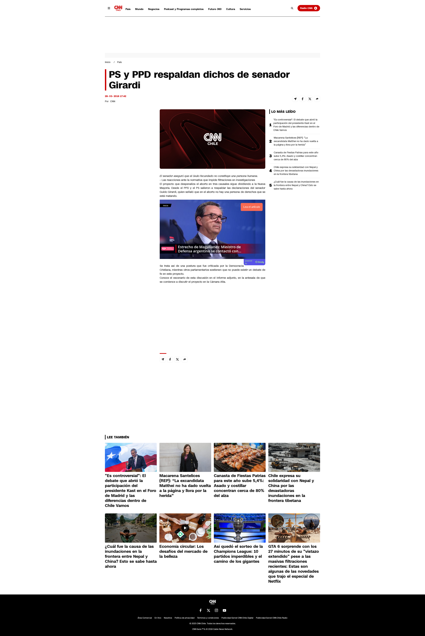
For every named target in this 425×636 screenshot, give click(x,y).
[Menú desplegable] (109, 8)
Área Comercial (145, 618)
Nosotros (168, 618)
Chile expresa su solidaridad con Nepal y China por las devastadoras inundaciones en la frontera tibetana (296, 170)
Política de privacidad (184, 618)
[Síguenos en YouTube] (224, 610)
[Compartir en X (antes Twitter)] (310, 99)
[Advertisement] (130, 299)
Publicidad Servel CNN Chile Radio (271, 618)
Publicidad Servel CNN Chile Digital (237, 618)
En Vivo (158, 618)
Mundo (139, 9)
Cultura (230, 9)
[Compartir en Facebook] (302, 99)
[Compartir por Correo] (295, 99)
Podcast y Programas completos (184, 9)
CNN (112, 101)
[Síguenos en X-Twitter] (208, 610)
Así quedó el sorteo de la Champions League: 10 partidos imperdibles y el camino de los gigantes (238, 554)
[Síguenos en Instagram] (216, 610)
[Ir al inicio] (118, 8)
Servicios (245, 9)
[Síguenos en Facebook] (200, 610)
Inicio (107, 62)
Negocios (153, 9)
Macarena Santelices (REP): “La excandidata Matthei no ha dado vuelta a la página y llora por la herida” (296, 141)
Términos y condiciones (208, 618)
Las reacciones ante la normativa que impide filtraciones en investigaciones (208, 180)
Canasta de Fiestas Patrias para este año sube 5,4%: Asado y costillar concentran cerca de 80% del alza (296, 156)
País (128, 9)
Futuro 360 (214, 9)
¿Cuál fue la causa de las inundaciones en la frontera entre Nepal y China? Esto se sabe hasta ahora (296, 185)
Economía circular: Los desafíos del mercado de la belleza (183, 551)
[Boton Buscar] (292, 8)
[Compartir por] (317, 99)
